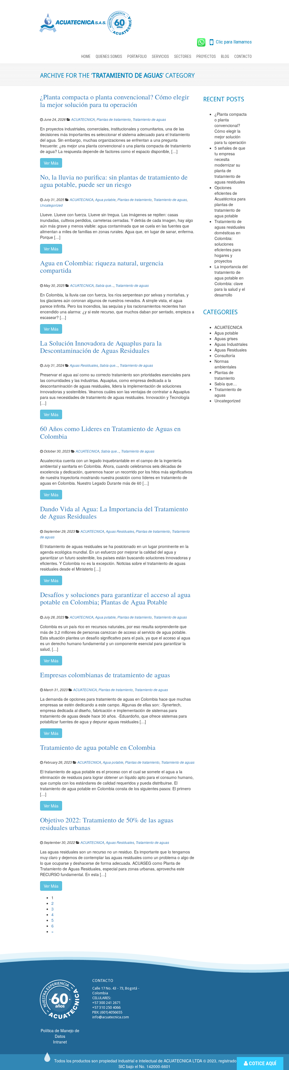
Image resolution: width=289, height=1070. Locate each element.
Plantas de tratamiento (114, 119)
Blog (225, 56)
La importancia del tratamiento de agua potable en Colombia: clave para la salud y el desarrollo (231, 281)
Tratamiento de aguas (149, 119)
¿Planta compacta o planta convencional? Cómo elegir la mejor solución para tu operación (114, 100)
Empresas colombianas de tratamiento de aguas (105, 674)
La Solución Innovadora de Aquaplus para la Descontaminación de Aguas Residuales (101, 347)
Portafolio (137, 56)
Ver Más (51, 163)
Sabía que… (225, 383)
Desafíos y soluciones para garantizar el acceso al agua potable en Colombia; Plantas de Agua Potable (115, 598)
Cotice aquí (262, 1063)
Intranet (60, 1042)
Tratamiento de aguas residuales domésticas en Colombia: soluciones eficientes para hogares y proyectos (229, 241)
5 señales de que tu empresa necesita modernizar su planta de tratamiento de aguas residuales (229, 165)
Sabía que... (104, 285)
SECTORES (182, 56)
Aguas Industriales (231, 344)
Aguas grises (226, 338)
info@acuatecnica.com (110, 1017)
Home (86, 56)
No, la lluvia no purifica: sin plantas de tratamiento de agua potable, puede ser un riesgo (114, 180)
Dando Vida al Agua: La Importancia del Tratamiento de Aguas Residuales (114, 512)
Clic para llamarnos (233, 42)
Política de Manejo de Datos (60, 1033)
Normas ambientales (225, 364)
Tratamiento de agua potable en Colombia (98, 747)
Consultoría (224, 355)
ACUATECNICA (83, 119)
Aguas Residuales (84, 365)
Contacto (243, 56)
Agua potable (105, 199)
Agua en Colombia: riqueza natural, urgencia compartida (101, 266)
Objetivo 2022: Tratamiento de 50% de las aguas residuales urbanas (106, 823)
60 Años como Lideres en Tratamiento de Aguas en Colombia (110, 432)
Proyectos (206, 56)
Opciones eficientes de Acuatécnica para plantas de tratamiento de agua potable (230, 202)
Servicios (160, 56)
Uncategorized (51, 205)
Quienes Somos (109, 56)
